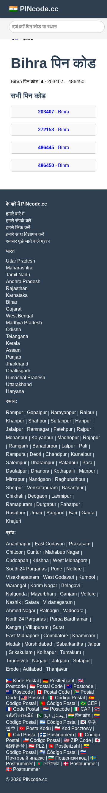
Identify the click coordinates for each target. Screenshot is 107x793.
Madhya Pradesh (24, 322)
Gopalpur (37, 412)
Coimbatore (55, 635)
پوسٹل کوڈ (54, 715)
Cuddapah (17, 560)
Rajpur (84, 429)
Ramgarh (18, 445)
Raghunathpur (70, 479)
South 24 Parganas (26, 568)
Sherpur (14, 487)
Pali (83, 445)
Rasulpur (15, 512)
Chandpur (56, 454)
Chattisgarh (18, 370)
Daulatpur (16, 470)
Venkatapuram (42, 487)
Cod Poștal (25, 734)
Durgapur (46, 504)
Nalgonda (16, 593)
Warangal (16, 585)
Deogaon (37, 496)
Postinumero (60, 734)
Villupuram (37, 627)
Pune (56, 568)
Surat (58, 627)
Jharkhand (17, 363)
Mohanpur (16, 437)
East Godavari (50, 543)
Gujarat (13, 308)
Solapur (81, 660)
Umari (35, 512)
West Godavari (58, 577)
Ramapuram (19, 504)
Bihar (11, 302)
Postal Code (50, 686)
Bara (87, 462)
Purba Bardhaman (69, 618)
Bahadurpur (44, 445)
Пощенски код (70, 757)
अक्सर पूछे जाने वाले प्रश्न (28, 241)
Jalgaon (60, 660)
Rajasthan (17, 288)
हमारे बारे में (15, 213)
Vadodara (73, 610)
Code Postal (26, 709)
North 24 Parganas (26, 618)
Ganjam (68, 593)
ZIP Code (81, 740)
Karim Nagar (43, 585)
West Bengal (19, 315)
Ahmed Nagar (20, 610)
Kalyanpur (42, 437)
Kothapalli (64, 470)
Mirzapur (15, 479)
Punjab (13, 357)
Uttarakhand (19, 384)
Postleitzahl (62, 680)
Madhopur (68, 437)
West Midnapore (70, 560)
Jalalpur (14, 429)
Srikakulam (20, 652)
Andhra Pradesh (23, 281)
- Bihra (53, 111)
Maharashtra (19, 267)
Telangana (17, 336)
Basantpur (73, 487)
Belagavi (70, 585)
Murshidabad (38, 644)
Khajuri (13, 521)
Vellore (88, 593)
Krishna (40, 560)
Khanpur (15, 420)
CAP (86, 709)
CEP (92, 703)
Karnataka (17, 295)
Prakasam (79, 543)
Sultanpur (61, 420)
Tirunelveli (17, 660)
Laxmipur (61, 496)
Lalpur (68, 445)
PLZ (40, 746)
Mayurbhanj (43, 593)
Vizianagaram (58, 602)
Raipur (87, 412)
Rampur (14, 412)
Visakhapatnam (22, 577)
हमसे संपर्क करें (18, 220)
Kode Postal (26, 680)
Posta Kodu (38, 728)
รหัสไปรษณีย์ (19, 715)
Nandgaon (40, 479)
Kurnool (86, 577)
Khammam (83, 635)
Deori (35, 454)
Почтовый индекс (25, 757)
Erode (12, 669)
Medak (13, 644)
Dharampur (42, 462)
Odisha (13, 329)
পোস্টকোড (51, 763)
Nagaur (40, 660)
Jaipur (93, 644)
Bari (73, 512)
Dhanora (40, 470)
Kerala (13, 343)
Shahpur (37, 420)
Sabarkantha (69, 644)
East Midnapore (22, 635)
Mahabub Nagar (62, 552)
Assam (13, 350)
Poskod (36, 697)
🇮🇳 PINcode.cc (33, 9)
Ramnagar (38, 429)
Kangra (13, 627)
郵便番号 (15, 746)
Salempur (16, 462)
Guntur (34, 552)
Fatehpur (63, 429)
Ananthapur (18, 543)
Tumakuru (70, 652)
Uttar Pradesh (20, 260)
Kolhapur (46, 652)
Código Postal (70, 697)
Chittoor (14, 552)
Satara (32, 602)
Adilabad (32, 669)
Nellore (74, 568)
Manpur (87, 470)
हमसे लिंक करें (18, 227)
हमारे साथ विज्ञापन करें (25, 234)
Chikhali (14, 496)
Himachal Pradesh (25, 377)
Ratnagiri (49, 610)
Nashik (13, 602)
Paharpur (70, 504)
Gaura (88, 512)
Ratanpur (68, 462)
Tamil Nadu (18, 274)
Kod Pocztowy (77, 728)
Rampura (16, 454)
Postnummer (19, 763)
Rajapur (91, 437)
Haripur (83, 420)
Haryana (15, 391)
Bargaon (55, 512)
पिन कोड (82, 715)
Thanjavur (56, 669)
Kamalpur (81, 454)
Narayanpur (63, 412)
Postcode (16, 686)
